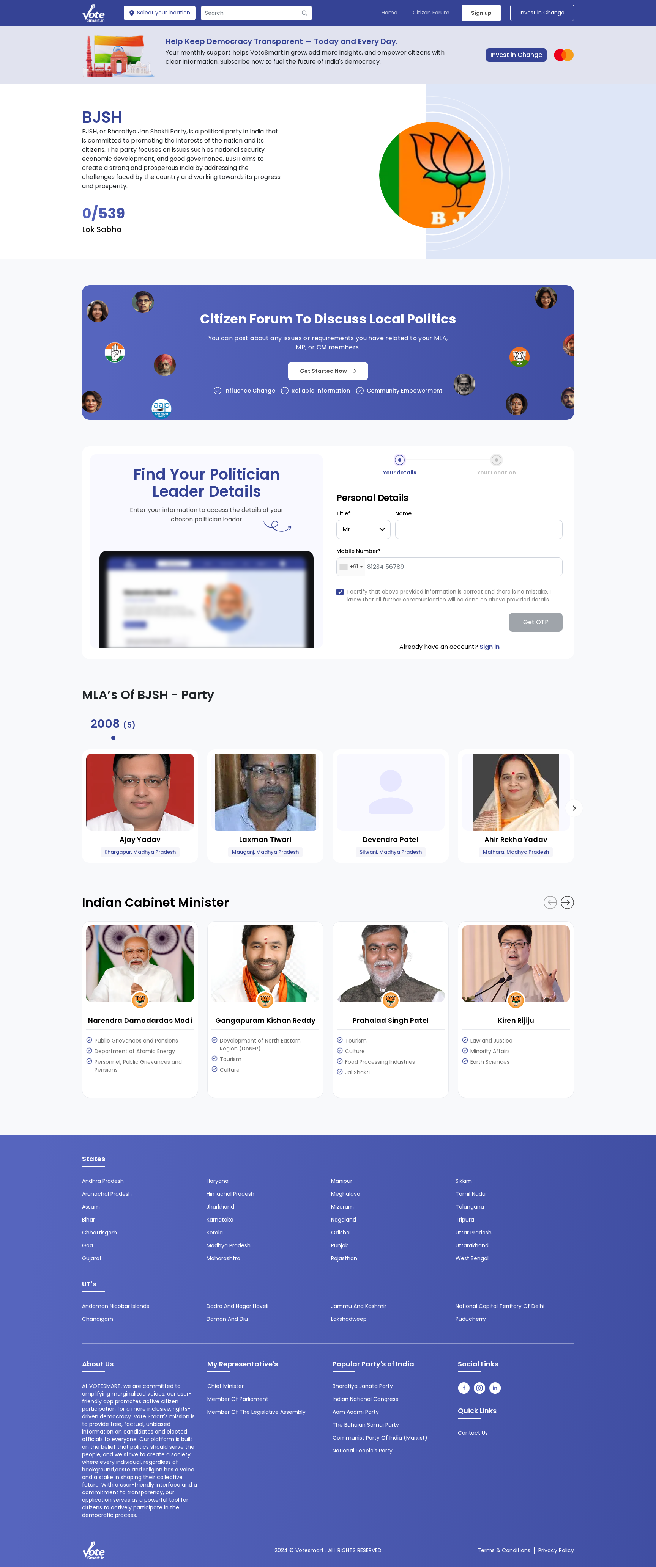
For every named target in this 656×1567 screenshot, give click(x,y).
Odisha (340, 1232)
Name (403, 513)
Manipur (341, 1181)
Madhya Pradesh (229, 1245)
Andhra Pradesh (103, 1181)
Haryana (218, 1181)
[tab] (113, 726)
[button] (574, 808)
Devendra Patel (390, 839)
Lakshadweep (349, 1319)
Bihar (88, 1219)
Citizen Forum (431, 12)
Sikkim (464, 1181)
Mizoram (342, 1207)
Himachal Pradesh (230, 1194)
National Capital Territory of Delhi (500, 1306)
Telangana (470, 1207)
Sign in (489, 646)
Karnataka (220, 1219)
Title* (343, 513)
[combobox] (351, 567)
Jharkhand (220, 1207)
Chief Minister (225, 1386)
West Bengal (472, 1258)
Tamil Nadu (471, 1194)
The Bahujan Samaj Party (366, 1425)
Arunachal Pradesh (107, 1194)
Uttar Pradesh (474, 1232)
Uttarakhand (472, 1245)
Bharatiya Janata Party (363, 1386)
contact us (473, 1433)
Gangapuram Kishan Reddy (265, 1020)
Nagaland (343, 1219)
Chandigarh (97, 1319)
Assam (91, 1207)
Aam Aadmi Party (356, 1412)
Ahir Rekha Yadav (515, 839)
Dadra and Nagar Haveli (237, 1306)
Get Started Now (323, 371)
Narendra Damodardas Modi (140, 1020)
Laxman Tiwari (265, 839)
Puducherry (471, 1319)
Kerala (215, 1232)
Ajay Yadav (140, 839)
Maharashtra (223, 1258)
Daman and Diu (227, 1319)
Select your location (163, 12)
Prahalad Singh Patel (391, 1020)
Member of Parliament (237, 1399)
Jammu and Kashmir (358, 1306)
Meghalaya (345, 1194)
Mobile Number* (358, 551)
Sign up (481, 13)
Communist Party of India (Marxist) (380, 1437)
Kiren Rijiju (516, 1020)
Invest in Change (542, 12)
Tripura (465, 1219)
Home (389, 12)
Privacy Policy (556, 1550)
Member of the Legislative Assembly (256, 1412)
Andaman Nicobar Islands (115, 1306)
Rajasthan (344, 1258)
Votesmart (309, 1550)
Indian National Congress (365, 1399)
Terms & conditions (504, 1550)
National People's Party (363, 1450)
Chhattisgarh (99, 1232)
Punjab (340, 1245)
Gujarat (92, 1258)
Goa (87, 1245)
